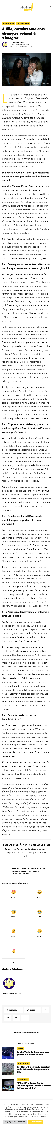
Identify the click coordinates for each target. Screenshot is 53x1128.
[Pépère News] (26, 7)
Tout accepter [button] (36, 1122)
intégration (36, 869)
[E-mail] (20, 993)
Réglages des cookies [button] (15, 1122)
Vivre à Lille (8, 23)
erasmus (15, 869)
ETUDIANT (25, 869)
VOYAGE (26, 873)
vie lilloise (16, 873)
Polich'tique (24, 1063)
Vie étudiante (22, 23)
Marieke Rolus (18, 42)
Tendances (23, 1080)
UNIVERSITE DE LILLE (19, 871)
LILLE (44, 869)
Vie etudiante (34, 871)
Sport (20, 1049)
